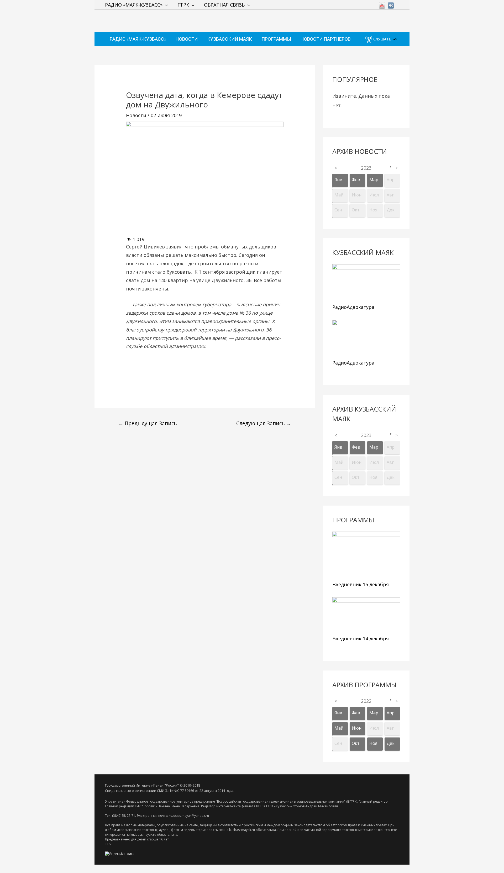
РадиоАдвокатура (353, 307)
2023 (366, 168)
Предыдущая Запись (147, 423)
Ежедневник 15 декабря (360, 584)
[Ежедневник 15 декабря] (366, 555)
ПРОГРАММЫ (276, 39)
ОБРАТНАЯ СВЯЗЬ (224, 5)
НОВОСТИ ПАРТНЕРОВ (326, 39)
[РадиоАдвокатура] (366, 282)
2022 (366, 701)
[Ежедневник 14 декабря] (366, 615)
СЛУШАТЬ (381, 39)
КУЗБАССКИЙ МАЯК (229, 39)
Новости (136, 115)
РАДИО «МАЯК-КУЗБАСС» (133, 5)
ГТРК (183, 5)
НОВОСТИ (187, 39)
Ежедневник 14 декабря (360, 638)
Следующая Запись (263, 423)
